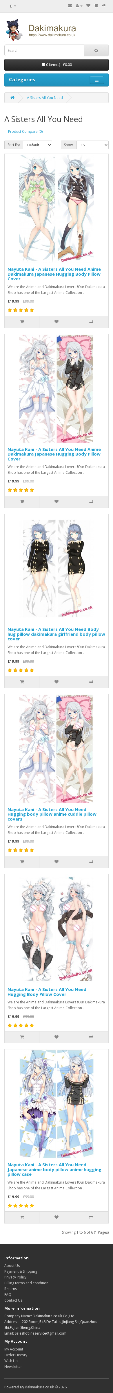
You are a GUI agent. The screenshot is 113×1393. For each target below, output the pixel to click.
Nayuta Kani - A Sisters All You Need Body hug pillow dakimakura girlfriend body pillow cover (56, 634)
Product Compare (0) (25, 131)
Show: (69, 144)
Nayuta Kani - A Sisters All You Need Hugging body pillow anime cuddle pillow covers (52, 814)
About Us (12, 1265)
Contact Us (13, 1300)
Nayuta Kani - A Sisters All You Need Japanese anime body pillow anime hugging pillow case (54, 1169)
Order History (15, 1355)
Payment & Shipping (20, 1271)
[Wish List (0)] (88, 5)
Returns (10, 1288)
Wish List (11, 1360)
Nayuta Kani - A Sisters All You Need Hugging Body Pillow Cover (47, 991)
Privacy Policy (15, 1277)
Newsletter (13, 1366)
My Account (13, 1349)
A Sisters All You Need (45, 97)
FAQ (7, 1294)
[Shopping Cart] (96, 5)
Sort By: (14, 144)
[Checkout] (104, 5)
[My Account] (79, 5)
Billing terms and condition (26, 1282)
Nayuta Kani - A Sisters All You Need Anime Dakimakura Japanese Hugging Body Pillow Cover (54, 273)
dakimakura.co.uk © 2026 (46, 1387)
